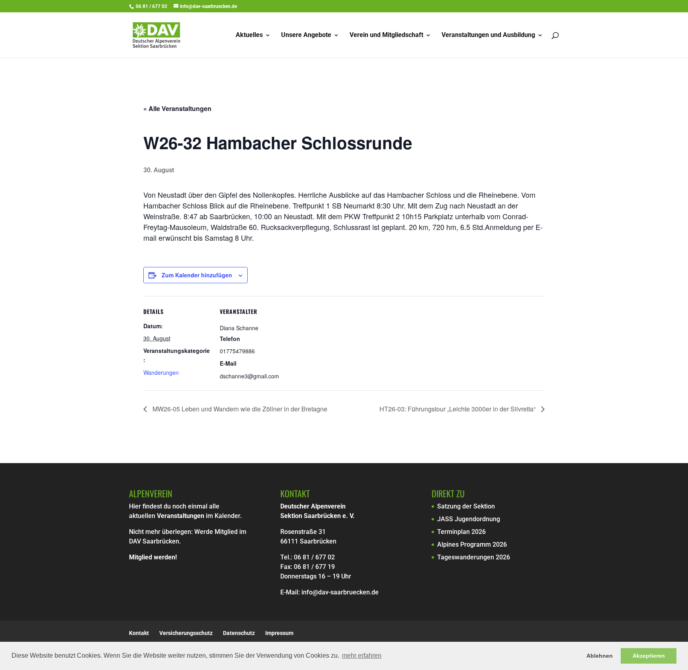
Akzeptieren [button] (649, 655)
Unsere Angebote (306, 35)
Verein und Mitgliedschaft (386, 35)
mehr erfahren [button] (361, 655)
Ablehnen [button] (599, 655)
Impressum (279, 633)
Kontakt (139, 633)
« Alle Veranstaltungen (177, 108)
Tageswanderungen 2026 (473, 557)
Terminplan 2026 (461, 532)
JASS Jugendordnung (468, 519)
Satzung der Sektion (466, 506)
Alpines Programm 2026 (472, 544)
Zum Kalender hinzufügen (197, 275)
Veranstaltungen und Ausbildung (488, 35)
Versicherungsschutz (186, 633)
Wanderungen (161, 372)
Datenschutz (239, 633)
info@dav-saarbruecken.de (340, 592)
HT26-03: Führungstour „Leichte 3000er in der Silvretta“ (458, 408)
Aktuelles (249, 35)
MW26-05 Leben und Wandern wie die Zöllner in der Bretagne (239, 408)
